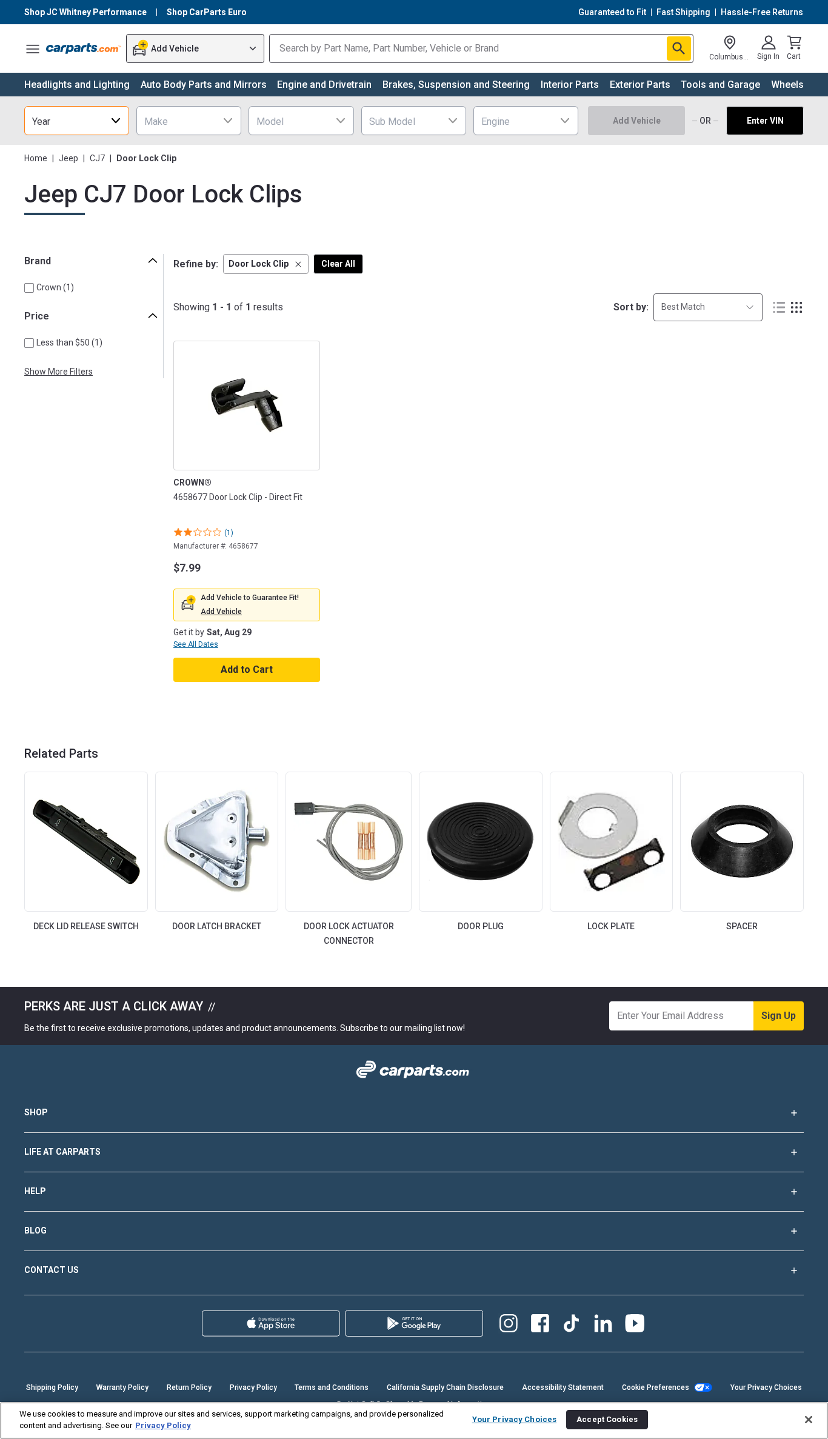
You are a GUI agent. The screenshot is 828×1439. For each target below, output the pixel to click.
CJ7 (97, 158)
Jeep (68, 158)
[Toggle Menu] (32, 48)
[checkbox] (29, 288)
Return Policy (189, 1387)
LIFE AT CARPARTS (62, 1152)
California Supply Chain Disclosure (445, 1387)
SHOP (36, 1112)
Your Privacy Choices (766, 1387)
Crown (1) (55, 287)
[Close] (808, 1419)
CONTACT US (51, 1270)
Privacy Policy (253, 1387)
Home (35, 158)
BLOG (35, 1230)
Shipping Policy (52, 1387)
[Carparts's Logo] (83, 48)
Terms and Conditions (332, 1387)
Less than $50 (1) (69, 342)
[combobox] (76, 120)
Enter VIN (765, 120)
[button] (266, 264)
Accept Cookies (607, 1419)
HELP (35, 1191)
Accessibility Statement (563, 1387)
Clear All (338, 264)
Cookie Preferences (655, 1387)
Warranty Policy (122, 1387)
